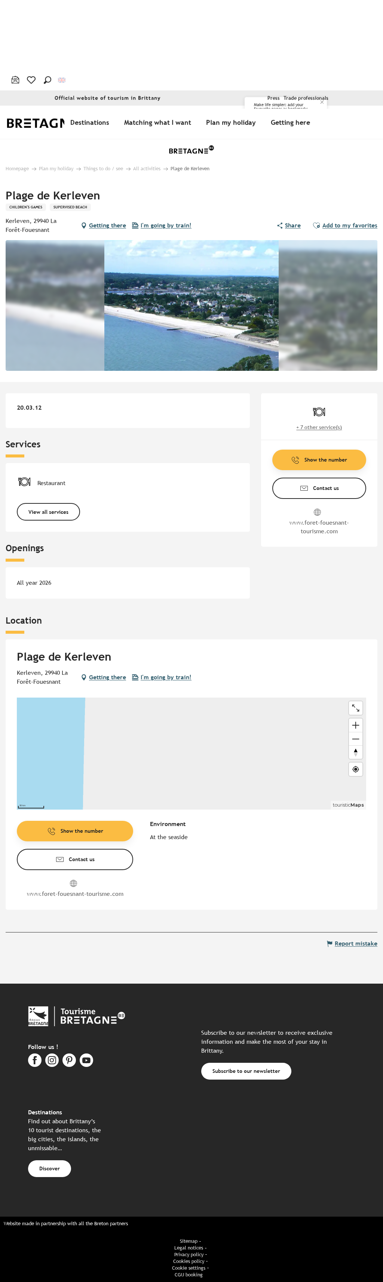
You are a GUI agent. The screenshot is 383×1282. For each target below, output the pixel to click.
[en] (62, 80)
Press (273, 98)
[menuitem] (48, 122)
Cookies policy (188, 1261)
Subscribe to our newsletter (246, 1071)
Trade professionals (306, 98)
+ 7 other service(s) (319, 427)
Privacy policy (188, 1254)
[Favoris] (32, 80)
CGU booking (189, 1275)
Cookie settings (188, 1268)
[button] (47, 80)
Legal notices (188, 1248)
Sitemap (188, 1241)
